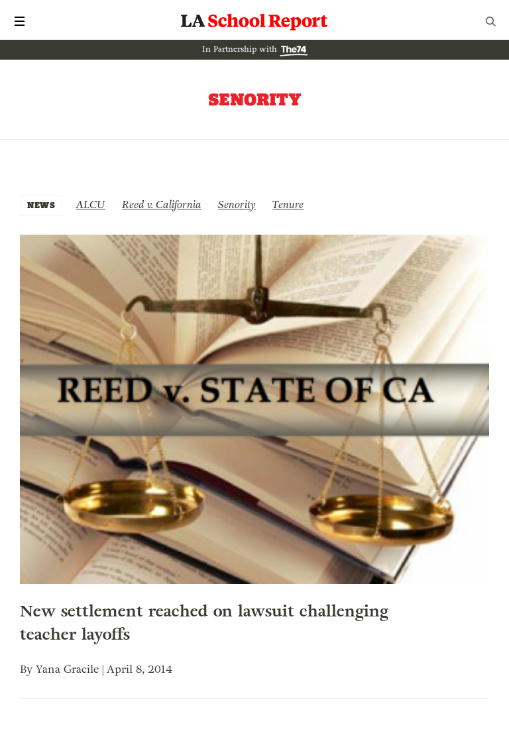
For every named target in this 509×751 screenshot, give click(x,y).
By (28, 669)
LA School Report (254, 21)
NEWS (41, 205)
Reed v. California (161, 204)
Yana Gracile (67, 669)
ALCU (90, 204)
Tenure (288, 204)
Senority (237, 204)
